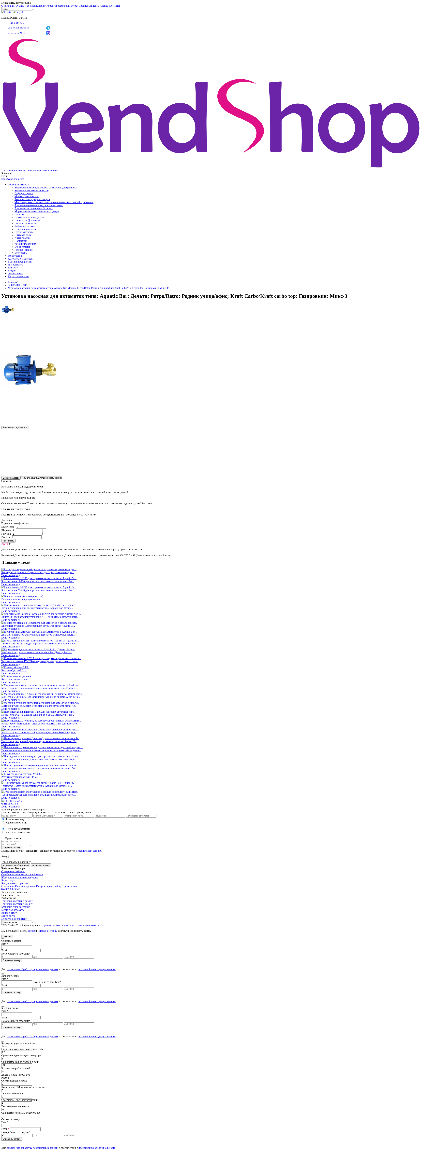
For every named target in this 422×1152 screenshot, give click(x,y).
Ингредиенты (15, 264)
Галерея (73, 5)
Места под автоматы (12, 909)
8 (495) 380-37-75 (16, 23)
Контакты (114, 5)
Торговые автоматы (19, 184)
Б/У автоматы (22, 246)
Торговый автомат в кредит (16, 903)
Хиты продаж (22, 237)
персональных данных (88, 850)
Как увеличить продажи (15, 883)
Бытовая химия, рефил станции (32, 199)
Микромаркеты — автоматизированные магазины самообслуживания (54, 202)
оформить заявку (40, 865)
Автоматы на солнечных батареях (34, 208)
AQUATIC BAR (17, 285)
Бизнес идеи (8, 880)
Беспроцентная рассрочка (15, 906)
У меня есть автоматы (17, 828)
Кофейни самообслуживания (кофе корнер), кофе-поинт (46, 187)
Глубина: (6, 533)
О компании (8, 5)
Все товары (21, 252)
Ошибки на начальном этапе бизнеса (22, 874)
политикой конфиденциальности (97, 969)
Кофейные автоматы (26, 226)
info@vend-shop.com (12, 179)
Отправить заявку (11, 847)
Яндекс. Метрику (47, 930)
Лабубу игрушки (24, 193)
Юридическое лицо (16, 822)
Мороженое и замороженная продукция (37, 211)
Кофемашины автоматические (31, 190)
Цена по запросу (11, 478)
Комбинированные (25, 243)
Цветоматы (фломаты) (27, 220)
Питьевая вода (23, 235)
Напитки (20, 214)
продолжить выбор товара (16, 865)
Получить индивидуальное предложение (41, 478)
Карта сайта (8, 915)
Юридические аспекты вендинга (19, 877)
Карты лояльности (18, 276)
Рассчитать (8, 541)
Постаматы (21, 240)
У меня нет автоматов (17, 832)
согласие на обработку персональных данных (32, 969)
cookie (31, 930)
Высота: (5, 537)
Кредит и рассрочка (57, 5)
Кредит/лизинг (13, 838)
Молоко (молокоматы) (27, 196)
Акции (12, 270)
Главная (12, 282)
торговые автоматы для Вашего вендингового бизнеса (72, 925)
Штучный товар (24, 232)
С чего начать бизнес (13, 871)
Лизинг (41, 5)
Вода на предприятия (20, 261)
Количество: (8, 526)
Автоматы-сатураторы (20, 258)
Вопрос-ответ (9, 912)
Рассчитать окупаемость (15, 427)
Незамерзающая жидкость (29, 217)
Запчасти (13, 267)
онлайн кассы (15, 273)
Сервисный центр (89, 5)
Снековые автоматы (26, 223)
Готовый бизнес (23, 249)
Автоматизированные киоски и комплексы (39, 205)
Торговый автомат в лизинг (17, 901)
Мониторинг (15, 255)
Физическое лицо (15, 819)
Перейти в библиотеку (14, 918)
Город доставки (10, 523)
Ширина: (6, 530)
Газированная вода (25, 229)
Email (5, 950)
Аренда (104, 5)
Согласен (7, 936)
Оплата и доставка (26, 5)
